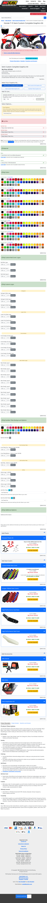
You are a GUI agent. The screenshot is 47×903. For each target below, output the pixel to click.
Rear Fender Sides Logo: (6, 410)
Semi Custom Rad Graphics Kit (12, 88)
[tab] (5, 723)
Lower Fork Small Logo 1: (6, 320)
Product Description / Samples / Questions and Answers (23, 61)
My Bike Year (4, 126)
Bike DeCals (8, 20)
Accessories (25, 8)
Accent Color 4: (6, 209)
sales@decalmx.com (27, 884)
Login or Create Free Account (38, 14)
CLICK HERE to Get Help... (32, 58)
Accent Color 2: (7, 188)
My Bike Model (4, 134)
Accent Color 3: (5, 199)
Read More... (42, 79)
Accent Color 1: (7, 177)
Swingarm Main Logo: (6, 293)
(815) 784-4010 (30, 881)
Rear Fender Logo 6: (5, 392)
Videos (39, 1)
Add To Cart (40, 99)
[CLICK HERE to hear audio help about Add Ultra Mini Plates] (12, 498)
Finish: (2, 160)
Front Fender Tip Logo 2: (6, 347)
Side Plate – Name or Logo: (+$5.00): (9, 462)
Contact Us (33, 1)
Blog (44, 1)
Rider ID (31, 6)
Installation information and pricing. (12, 771)
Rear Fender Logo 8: (5, 404)
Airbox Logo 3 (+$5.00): (6, 484)
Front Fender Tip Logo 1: (6, 341)
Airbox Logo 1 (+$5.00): (6, 472)
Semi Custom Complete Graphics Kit (12, 85)
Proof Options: (6, 107)
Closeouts (43, 11)
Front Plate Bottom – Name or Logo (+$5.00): (11, 453)
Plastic (36, 6)
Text (9, 264)
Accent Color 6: (7, 231)
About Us (23, 846)
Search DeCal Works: (6, 17)
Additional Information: (6, 514)
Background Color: (6, 425)
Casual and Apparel (35, 8)
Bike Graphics (22, 6)
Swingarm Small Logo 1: (6, 299)
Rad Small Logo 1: (5, 268)
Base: (2, 153)
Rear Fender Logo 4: (5, 380)
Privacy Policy (23, 848)
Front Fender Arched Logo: (7, 335)
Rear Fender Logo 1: (5, 363)
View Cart (43, 3)
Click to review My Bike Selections (12, 53)
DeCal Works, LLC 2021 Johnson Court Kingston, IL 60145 (23, 878)
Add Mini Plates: (4, 490)
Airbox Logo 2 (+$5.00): (6, 478)
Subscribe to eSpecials (23, 844)
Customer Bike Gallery (33, 3)
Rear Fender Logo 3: (5, 374)
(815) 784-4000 (21, 881)
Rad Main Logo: (4, 262)
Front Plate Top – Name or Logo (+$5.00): (10, 447)
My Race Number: (5, 437)
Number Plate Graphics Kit (34, 88)
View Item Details (32, 550)
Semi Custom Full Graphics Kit (35, 85)
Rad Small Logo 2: (5, 274)
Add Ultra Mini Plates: (6, 498)
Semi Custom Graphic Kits (18, 20)
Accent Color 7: (7, 242)
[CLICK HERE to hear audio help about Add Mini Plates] (9, 490)
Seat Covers (42, 6)
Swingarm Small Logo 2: (6, 305)
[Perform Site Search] (45, 18)
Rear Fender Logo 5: (5, 386)
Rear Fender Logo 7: (5, 398)
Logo (4, 264)
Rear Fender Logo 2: (5, 368)
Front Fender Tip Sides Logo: (7, 353)
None (13, 264)
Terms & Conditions (23, 851)
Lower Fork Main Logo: (6, 314)
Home (27, 1)
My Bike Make (4, 130)
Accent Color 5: (5, 220)
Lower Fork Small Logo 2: (6, 326)
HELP (43, 8)
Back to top (43, 143)
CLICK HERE (11, 142)
